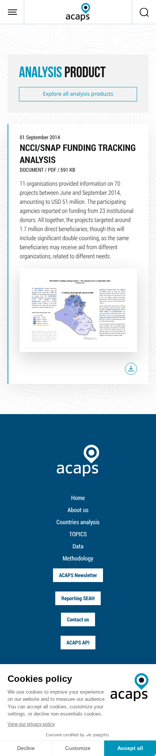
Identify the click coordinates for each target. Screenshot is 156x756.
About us (77, 510)
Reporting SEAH (78, 598)
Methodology (78, 558)
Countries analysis (78, 522)
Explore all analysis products (78, 94)
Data (78, 546)
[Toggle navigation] (12, 12)
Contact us (78, 619)
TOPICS (78, 534)
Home (78, 498)
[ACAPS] (78, 12)
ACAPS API (78, 642)
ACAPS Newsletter (78, 575)
